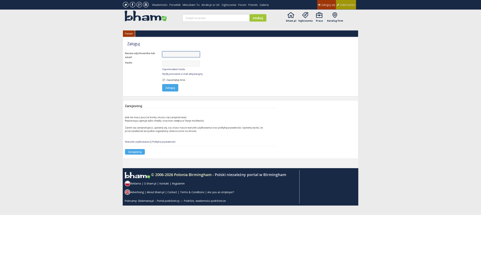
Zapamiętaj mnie (175, 80)
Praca (319, 20)
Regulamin (178, 183)
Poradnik (175, 5)
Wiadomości (159, 5)
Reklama (135, 183)
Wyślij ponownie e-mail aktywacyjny (182, 74)
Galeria (264, 5)
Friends (253, 5)
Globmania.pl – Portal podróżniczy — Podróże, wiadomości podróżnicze (182, 201)
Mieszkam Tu (191, 5)
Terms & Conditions (192, 192)
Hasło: (129, 62)
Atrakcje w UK (210, 5)
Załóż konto (347, 5)
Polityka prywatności (163, 141)
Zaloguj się (328, 5)
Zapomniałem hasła (173, 69)
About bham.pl (155, 192)
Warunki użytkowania (137, 141)
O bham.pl (150, 183)
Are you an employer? (220, 192)
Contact (172, 192)
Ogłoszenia (229, 5)
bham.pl (291, 20)
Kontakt (164, 183)
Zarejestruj (135, 152)
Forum (242, 5)
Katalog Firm (335, 20)
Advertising (137, 192)
